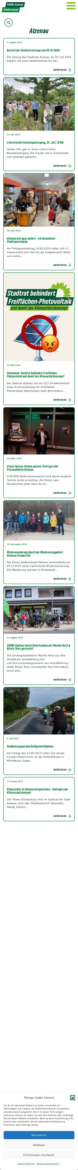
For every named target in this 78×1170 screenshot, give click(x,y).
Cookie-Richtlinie (26, 1163)
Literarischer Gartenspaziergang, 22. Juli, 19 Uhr (35, 142)
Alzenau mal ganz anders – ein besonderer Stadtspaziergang (31, 240)
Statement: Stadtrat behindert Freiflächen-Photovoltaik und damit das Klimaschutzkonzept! (35, 374)
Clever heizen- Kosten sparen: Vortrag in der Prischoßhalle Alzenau (32, 468)
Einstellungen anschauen (39, 1155)
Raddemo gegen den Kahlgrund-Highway (30, 746)
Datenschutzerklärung (48, 1163)
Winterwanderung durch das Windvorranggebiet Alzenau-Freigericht (35, 553)
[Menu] (71, 6)
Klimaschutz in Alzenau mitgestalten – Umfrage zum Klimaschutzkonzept (37, 791)
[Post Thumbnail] (39, 104)
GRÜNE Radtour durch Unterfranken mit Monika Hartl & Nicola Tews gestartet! (38, 647)
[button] (72, 1097)
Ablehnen (39, 1145)
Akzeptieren (39, 1135)
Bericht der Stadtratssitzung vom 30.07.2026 (33, 50)
